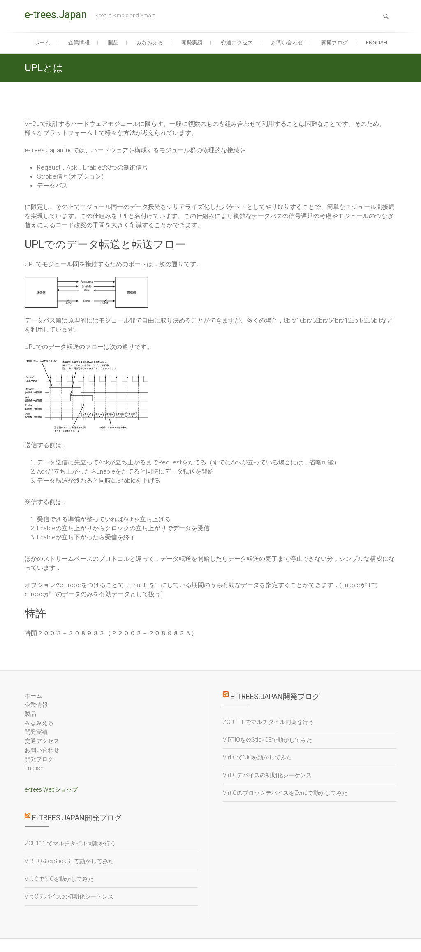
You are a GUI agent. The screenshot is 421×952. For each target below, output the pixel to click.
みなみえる (149, 42)
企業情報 (79, 42)
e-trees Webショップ (51, 789)
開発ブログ (334, 42)
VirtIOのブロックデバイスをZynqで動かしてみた (285, 792)
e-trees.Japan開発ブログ (77, 817)
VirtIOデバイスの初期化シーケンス (69, 896)
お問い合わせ (287, 42)
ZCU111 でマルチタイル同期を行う (70, 843)
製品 (113, 42)
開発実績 (192, 42)
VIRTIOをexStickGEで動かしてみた (69, 861)
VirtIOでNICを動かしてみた (59, 878)
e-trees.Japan (56, 15)
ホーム (42, 42)
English (376, 42)
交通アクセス (237, 42)
